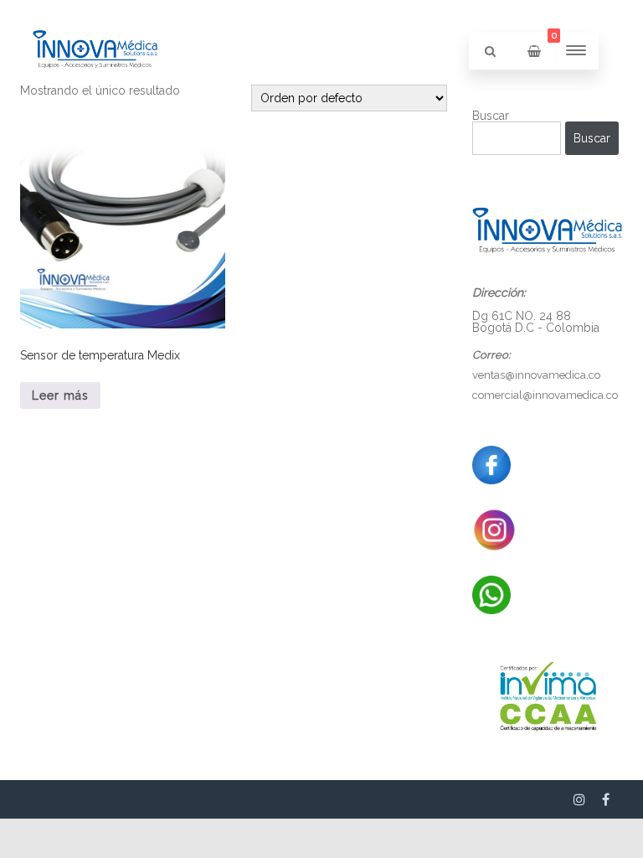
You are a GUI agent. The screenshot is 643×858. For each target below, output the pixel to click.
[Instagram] (579, 799)
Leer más (60, 395)
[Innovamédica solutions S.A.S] (95, 97)
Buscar (490, 115)
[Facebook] (606, 799)
